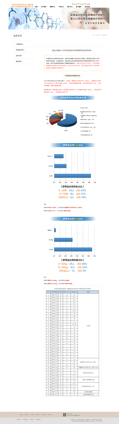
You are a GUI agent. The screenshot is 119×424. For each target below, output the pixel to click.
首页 (36, 6)
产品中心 (61, 6)
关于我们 (43, 6)
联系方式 (19, 419)
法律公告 (32, 419)
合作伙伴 (87, 6)
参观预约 (78, 415)
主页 (93, 35)
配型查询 (19, 61)
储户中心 (70, 6)
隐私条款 (38, 419)
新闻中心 (52, 6)
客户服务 (78, 6)
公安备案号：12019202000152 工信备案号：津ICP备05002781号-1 (86, 419)
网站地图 (25, 419)
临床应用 (19, 55)
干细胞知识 (19, 44)
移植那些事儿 (20, 50)
